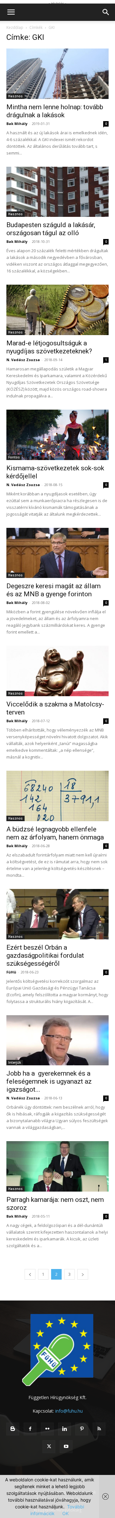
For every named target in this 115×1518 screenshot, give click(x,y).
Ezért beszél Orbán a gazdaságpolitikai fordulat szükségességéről (45, 955)
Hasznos (15, 96)
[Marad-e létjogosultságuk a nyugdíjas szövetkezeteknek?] (57, 310)
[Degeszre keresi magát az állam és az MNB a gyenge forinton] (57, 553)
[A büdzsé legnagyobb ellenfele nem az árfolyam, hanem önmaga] (57, 796)
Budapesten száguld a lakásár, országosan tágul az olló (50, 229)
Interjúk (14, 1062)
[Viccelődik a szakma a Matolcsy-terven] (57, 671)
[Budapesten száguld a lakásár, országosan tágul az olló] (57, 192)
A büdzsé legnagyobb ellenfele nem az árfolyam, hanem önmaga (55, 833)
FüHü (11, 972)
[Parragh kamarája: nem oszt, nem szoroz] (57, 1166)
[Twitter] (48, 1446)
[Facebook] (30, 1429)
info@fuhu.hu (69, 1411)
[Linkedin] (64, 1429)
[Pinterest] (81, 1429)
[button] (11, 12)
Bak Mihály (16, 123)
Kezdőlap (14, 27)
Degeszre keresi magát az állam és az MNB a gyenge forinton (53, 590)
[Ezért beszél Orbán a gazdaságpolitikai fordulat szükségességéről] (57, 914)
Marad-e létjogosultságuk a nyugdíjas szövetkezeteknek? (49, 347)
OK (65, 1513)
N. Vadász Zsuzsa (23, 359)
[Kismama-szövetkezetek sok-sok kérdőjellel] (57, 435)
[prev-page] (30, 1274)
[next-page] (82, 1274)
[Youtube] (66, 1446)
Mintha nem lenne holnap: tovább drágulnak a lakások (54, 111)
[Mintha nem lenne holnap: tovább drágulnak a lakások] (57, 74)
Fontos (14, 457)
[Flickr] (47, 1429)
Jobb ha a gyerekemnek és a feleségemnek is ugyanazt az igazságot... (49, 1081)
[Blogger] (12, 1429)
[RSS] (99, 1429)
